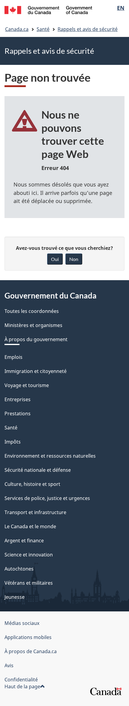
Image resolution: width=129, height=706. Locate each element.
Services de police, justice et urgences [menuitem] (47, 498)
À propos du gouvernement (36, 339)
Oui (55, 259)
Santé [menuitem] (10, 427)
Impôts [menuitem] (12, 441)
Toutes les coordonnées (31, 311)
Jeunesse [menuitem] (14, 597)
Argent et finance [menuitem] (24, 540)
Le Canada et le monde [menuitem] (30, 526)
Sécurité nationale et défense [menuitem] (37, 470)
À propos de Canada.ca (30, 651)
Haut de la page (22, 686)
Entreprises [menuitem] (17, 399)
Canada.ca (16, 29)
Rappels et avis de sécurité (88, 29)
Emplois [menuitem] (13, 357)
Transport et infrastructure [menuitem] (35, 512)
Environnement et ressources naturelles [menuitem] (50, 456)
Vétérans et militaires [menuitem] (28, 583)
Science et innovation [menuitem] (28, 554)
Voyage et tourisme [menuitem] (26, 385)
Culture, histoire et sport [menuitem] (32, 484)
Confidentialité (21, 679)
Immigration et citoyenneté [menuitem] (35, 371)
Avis (9, 665)
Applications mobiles (28, 637)
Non (73, 259)
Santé (43, 29)
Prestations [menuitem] (17, 413)
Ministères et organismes (33, 325)
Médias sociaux (21, 623)
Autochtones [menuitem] (19, 568)
